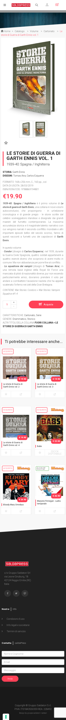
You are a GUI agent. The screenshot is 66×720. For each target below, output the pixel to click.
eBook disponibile (55, 452)
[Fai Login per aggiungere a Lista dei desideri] (5, 143)
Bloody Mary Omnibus (13, 505)
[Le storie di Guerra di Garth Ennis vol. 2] (16, 376)
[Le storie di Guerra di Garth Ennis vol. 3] (50, 376)
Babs (39, 446)
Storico (31, 319)
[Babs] (50, 434)
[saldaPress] (20, 4)
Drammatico (19, 319)
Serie (38, 315)
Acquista (48, 304)
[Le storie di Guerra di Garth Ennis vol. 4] (16, 434)
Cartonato (29, 315)
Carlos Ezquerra (35, 175)
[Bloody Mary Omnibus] (16, 492)
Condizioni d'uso (15, 619)
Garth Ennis (19, 172)
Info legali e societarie (17, 625)
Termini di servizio (16, 631)
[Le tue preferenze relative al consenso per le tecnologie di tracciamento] (6, 717)
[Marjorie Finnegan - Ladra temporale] (50, 492)
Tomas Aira (19, 175)
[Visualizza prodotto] (21, 394)
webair (44, 713)
